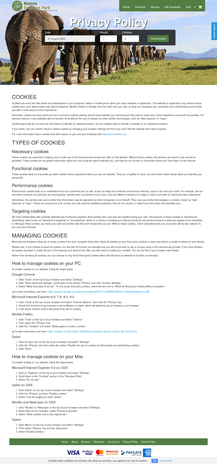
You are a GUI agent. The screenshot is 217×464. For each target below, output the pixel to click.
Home (126, 7)
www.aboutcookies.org (114, 134)
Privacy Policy (130, 441)
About (74, 441)
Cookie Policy (148, 441)
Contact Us (114, 441)
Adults (104, 32)
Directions (99, 441)
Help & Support (214, 31)
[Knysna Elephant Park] (34, 3)
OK (154, 461)
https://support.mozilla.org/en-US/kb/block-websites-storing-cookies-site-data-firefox (92, 331)
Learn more (166, 460)
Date (48, 32)
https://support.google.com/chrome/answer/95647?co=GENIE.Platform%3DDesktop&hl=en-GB (98, 291)
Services (140, 7)
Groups (155, 7)
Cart (191, 7)
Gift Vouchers (172, 7)
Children (127, 32)
